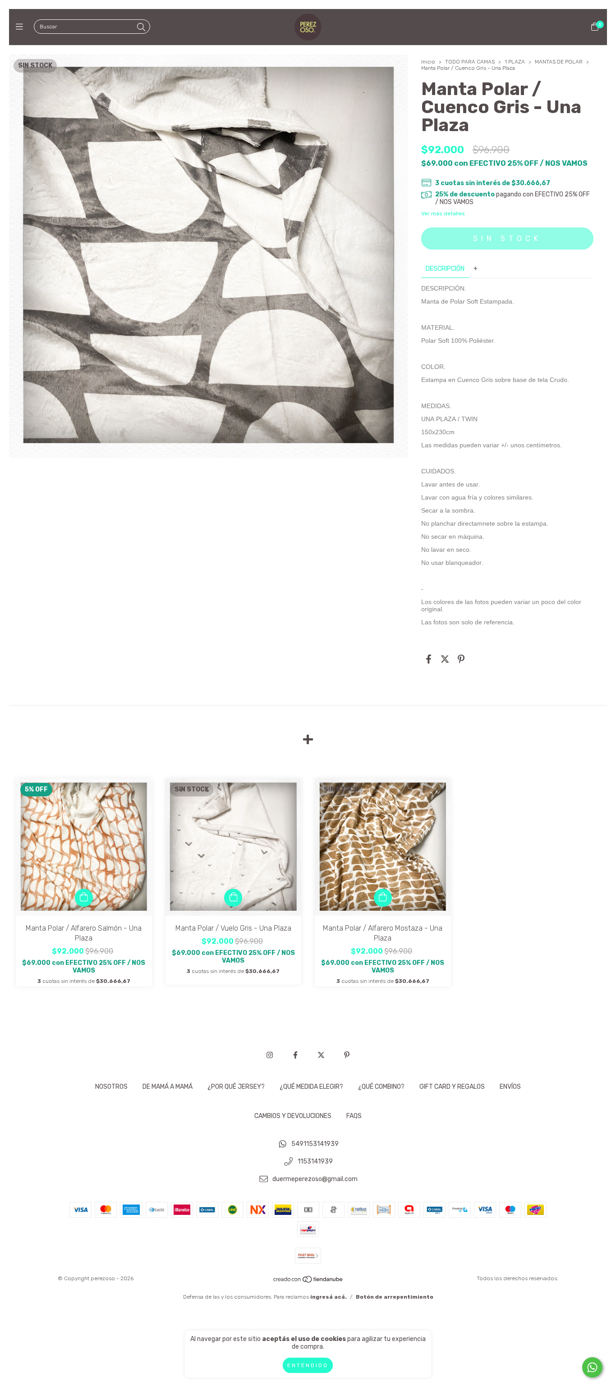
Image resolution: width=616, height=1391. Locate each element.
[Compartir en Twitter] (444, 659)
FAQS (354, 1116)
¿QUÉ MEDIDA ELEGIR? (311, 1087)
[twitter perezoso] (321, 1055)
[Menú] (21, 27)
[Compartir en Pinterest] (461, 659)
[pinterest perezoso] (347, 1055)
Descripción (445, 269)
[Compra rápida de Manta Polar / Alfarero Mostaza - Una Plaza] (383, 898)
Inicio (428, 62)
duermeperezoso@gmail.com (315, 1179)
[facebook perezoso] (295, 1055)
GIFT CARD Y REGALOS (452, 1087)
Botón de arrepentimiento (394, 1297)
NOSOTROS (111, 1087)
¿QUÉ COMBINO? (381, 1087)
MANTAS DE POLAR (559, 62)
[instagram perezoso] (269, 1055)
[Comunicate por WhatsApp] (592, 1367)
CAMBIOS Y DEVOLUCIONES (292, 1116)
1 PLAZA (515, 62)
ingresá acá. (328, 1297)
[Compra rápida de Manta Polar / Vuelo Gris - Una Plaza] (233, 898)
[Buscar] (141, 27)
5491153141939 (315, 1144)
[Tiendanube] (308, 1281)
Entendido (307, 1365)
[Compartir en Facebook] (428, 659)
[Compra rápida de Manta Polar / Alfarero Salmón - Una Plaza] (84, 898)
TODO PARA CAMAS (470, 62)
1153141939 (315, 1162)
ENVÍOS (510, 1087)
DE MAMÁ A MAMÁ (168, 1087)
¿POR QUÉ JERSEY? (236, 1087)
